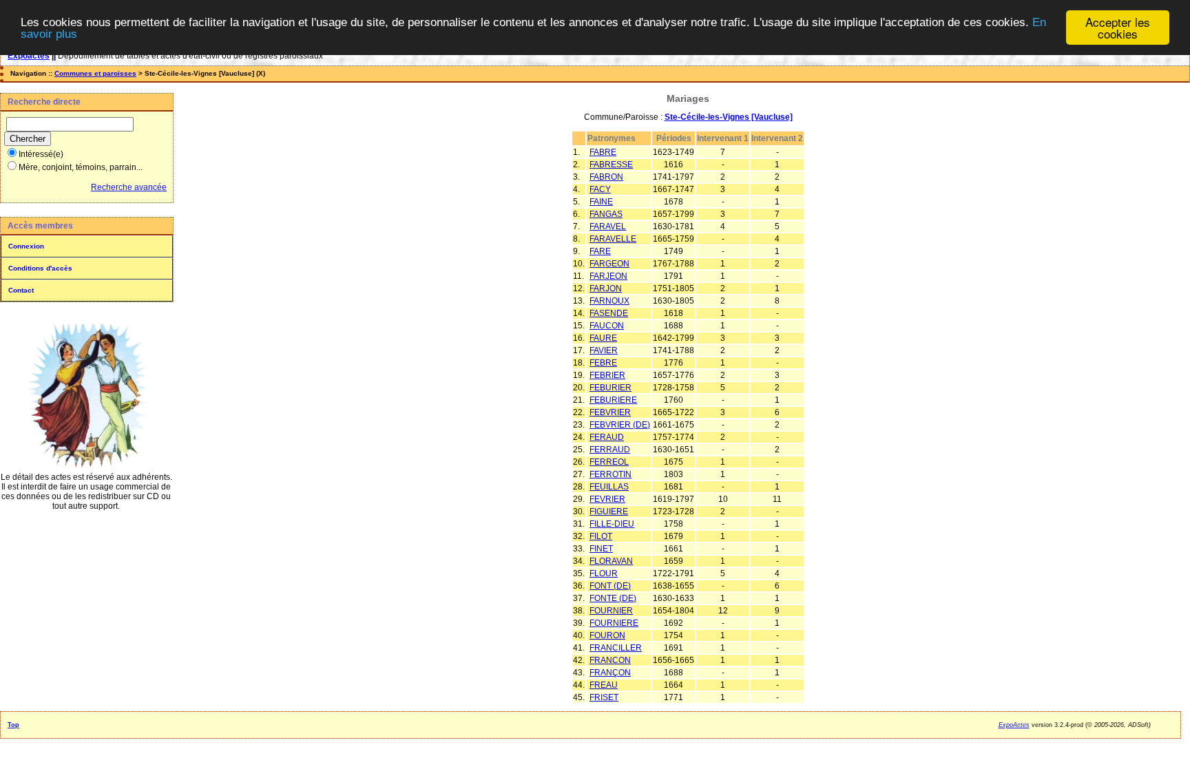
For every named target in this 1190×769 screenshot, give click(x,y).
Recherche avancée (129, 187)
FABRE (602, 152)
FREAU (603, 685)
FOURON (607, 635)
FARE (600, 251)
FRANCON (610, 660)
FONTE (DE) (612, 598)
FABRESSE (611, 164)
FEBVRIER (610, 412)
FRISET (603, 697)
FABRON (606, 177)
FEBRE (603, 363)
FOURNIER (611, 610)
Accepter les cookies (1117, 27)
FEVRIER (607, 499)
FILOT (600, 536)
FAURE (603, 338)
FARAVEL (607, 226)
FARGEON (609, 263)
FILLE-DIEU (611, 524)
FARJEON (608, 276)
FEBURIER (610, 387)
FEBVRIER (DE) (619, 425)
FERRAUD (609, 449)
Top (13, 724)
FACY (600, 189)
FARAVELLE (612, 239)
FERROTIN (610, 474)
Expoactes (29, 56)
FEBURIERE (613, 400)
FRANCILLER (615, 648)
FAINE (601, 202)
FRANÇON (610, 672)
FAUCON (606, 325)
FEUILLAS (609, 487)
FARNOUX (609, 301)
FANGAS (606, 214)
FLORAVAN (611, 561)
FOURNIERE (613, 623)
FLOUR (603, 573)
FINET (601, 549)
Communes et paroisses (95, 73)
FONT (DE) (610, 586)
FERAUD (606, 437)
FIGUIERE (608, 511)
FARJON (605, 288)
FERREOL (609, 462)
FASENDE (608, 313)
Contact (21, 290)
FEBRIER (607, 375)
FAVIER (603, 350)
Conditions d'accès (40, 268)
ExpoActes (1014, 724)
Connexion (26, 246)
